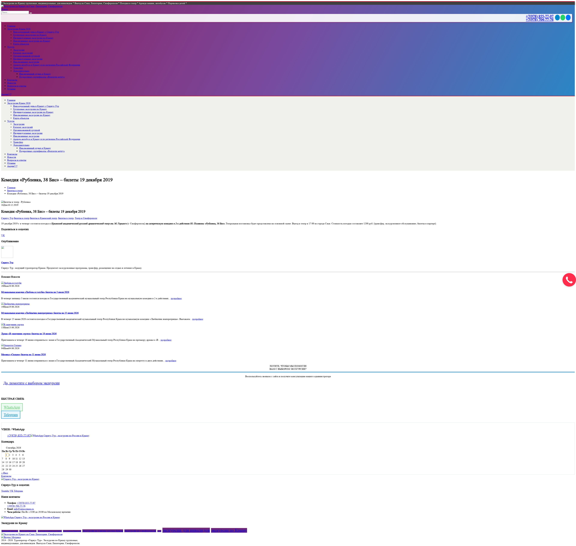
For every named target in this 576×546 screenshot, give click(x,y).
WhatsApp (12, 407)
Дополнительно (21, 70)
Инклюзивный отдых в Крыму (35, 73)
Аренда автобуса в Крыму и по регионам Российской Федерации (46, 64)
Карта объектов (21, 43)
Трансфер (18, 67)
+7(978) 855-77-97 (540, 16)
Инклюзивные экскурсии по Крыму (31, 40)
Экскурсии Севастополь (27, 531)
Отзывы (11, 88)
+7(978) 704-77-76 (540, 20)
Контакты (12, 79)
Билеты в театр (21, 218)
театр (159, 531)
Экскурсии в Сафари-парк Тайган (50, 531)
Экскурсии (18, 49)
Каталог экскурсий (23, 52)
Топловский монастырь (10, 531)
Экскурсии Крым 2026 (18, 28)
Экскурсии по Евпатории (72, 531)
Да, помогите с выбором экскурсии (31, 383)
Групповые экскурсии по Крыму (30, 34)
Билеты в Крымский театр (43, 218)
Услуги (10, 46)
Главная (11, 25)
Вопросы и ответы (16, 85)
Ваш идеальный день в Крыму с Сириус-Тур (36, 31)
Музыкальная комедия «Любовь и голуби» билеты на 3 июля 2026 (35, 292)
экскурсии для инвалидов (186, 530)
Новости (11, 82)
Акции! (6, 94)
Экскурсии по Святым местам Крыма (102, 530)
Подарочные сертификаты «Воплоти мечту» (42, 76)
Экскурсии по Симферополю (140, 530)
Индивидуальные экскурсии (27, 58)
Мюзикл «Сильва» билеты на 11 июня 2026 (23, 354)
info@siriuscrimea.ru (24, 508)
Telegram (11, 415)
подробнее (176, 298)
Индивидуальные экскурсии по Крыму (33, 37)
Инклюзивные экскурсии (26, 61)
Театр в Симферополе (86, 218)
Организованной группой (26, 55)
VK (3, 235)
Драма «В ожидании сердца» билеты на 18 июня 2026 (29, 333)
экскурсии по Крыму (229, 530)
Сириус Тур (7, 218)
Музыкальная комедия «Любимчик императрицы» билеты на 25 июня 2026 (40, 312)
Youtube (5, 490)
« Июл (4, 472)
